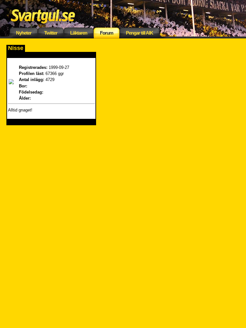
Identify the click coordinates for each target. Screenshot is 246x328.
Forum (106, 33)
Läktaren (78, 33)
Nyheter (23, 33)
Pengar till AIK (139, 33)
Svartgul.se (53, 15)
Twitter (50, 33)
